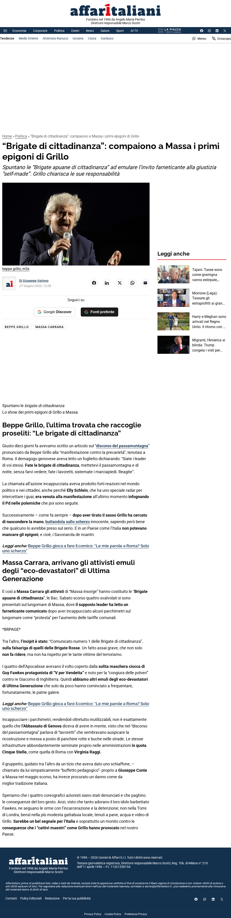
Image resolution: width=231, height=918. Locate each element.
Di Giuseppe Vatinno (34, 280)
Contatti (11, 898)
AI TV (134, 31)
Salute (105, 31)
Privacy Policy (92, 914)
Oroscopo (224, 38)
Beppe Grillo (17, 327)
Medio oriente (28, 38)
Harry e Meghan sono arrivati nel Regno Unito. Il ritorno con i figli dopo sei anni (209, 322)
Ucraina (78, 38)
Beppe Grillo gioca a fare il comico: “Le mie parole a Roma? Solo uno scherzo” (75, 706)
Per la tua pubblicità (77, 898)
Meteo (201, 38)
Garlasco (107, 38)
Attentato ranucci (55, 38)
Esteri (75, 31)
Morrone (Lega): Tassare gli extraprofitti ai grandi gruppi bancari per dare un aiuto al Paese (208, 298)
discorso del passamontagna (122, 445)
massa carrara (49, 327)
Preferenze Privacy (136, 914)
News (90, 31)
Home (7, 136)
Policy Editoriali (31, 898)
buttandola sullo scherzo (67, 521)
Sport (120, 31)
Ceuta (92, 38)
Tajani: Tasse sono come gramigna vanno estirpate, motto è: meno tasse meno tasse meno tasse (208, 275)
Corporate (40, 31)
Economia (19, 31)
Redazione (52, 898)
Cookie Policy (113, 914)
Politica (59, 31)
